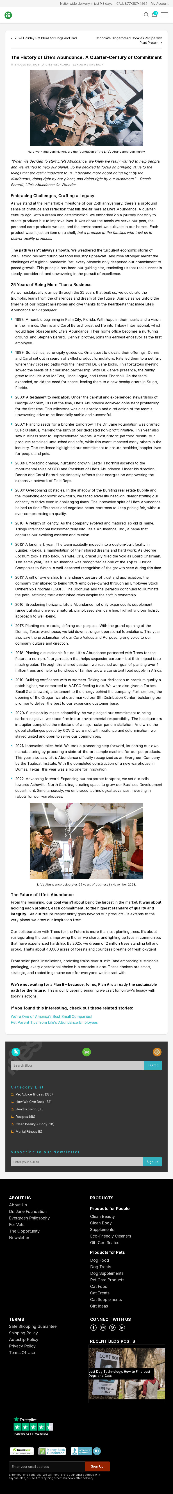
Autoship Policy (23, 1339)
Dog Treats (100, 1266)
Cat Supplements (106, 1299)
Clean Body (101, 1223)
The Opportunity (24, 1231)
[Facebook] (93, 1327)
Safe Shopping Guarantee (33, 1326)
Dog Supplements (106, 1273)
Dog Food (99, 1260)
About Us (18, 1205)
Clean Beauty (102, 1216)
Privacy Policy (22, 1346)
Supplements (102, 1229)
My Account (159, 3)
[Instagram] (103, 1327)
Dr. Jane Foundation (28, 1211)
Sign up (153, 1162)
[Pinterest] (112, 1327)
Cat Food (98, 1286)
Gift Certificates (104, 1242)
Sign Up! (97, 1466)
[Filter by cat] (87, 1052)
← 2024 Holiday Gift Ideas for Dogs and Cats (44, 38)
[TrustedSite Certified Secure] (21, 1451)
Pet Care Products (107, 1279)
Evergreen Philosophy (29, 1218)
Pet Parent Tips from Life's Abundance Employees (54, 1022)
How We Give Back (90, 64)
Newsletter (19, 1237)
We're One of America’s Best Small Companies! (51, 1016)
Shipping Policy (23, 1333)
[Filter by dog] (16, 1052)
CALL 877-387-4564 (131, 3)
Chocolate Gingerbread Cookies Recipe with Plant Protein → (129, 40)
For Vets (16, 1224)
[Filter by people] (157, 1052)
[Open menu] (166, 15)
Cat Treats (99, 1293)
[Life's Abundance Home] (11, 15)
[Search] (146, 14)
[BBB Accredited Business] (85, 1451)
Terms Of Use (22, 1352)
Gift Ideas (99, 1306)
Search (153, 1065)
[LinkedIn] (121, 1327)
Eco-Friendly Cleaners (110, 1236)
